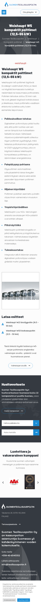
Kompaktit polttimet (13, 42)
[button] (4, 12)
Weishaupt (32, 38)
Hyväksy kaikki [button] (24, 600)
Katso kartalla (10, 432)
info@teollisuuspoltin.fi (14, 564)
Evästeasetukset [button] (9, 600)
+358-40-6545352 (11, 555)
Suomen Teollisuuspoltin (13, 38)
